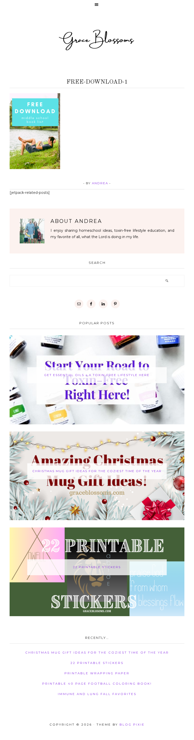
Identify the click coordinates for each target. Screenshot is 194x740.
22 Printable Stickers (97, 567)
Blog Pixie (132, 724)
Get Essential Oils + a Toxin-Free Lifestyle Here (97, 375)
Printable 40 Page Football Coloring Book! (97, 683)
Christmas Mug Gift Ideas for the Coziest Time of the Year (97, 471)
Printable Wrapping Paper (97, 673)
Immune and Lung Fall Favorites (97, 694)
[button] (97, 5)
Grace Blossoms (97, 39)
